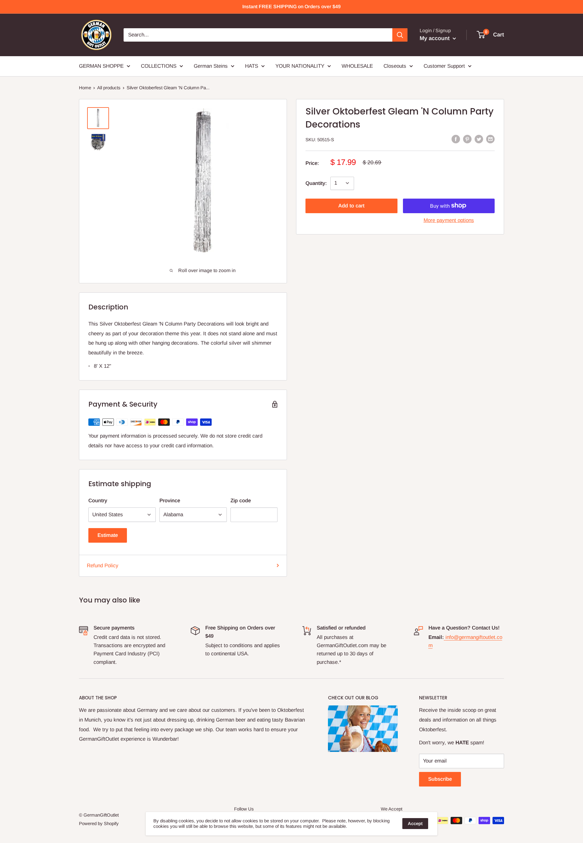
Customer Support (444, 66)
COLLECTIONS (158, 66)
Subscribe (440, 779)
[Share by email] (490, 139)
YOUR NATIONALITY (299, 66)
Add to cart (351, 205)
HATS (251, 66)
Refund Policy (102, 565)
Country (97, 500)
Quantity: (316, 183)
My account (435, 38)
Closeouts (395, 66)
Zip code (240, 500)
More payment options (449, 220)
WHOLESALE (357, 66)
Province (169, 500)
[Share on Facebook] (456, 139)
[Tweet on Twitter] (479, 139)
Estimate (107, 535)
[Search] (399, 35)
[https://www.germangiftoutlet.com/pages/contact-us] (444, 637)
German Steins (211, 66)
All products (109, 87)
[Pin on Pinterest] (467, 139)
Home (85, 87)
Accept (415, 823)
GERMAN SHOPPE (101, 66)
